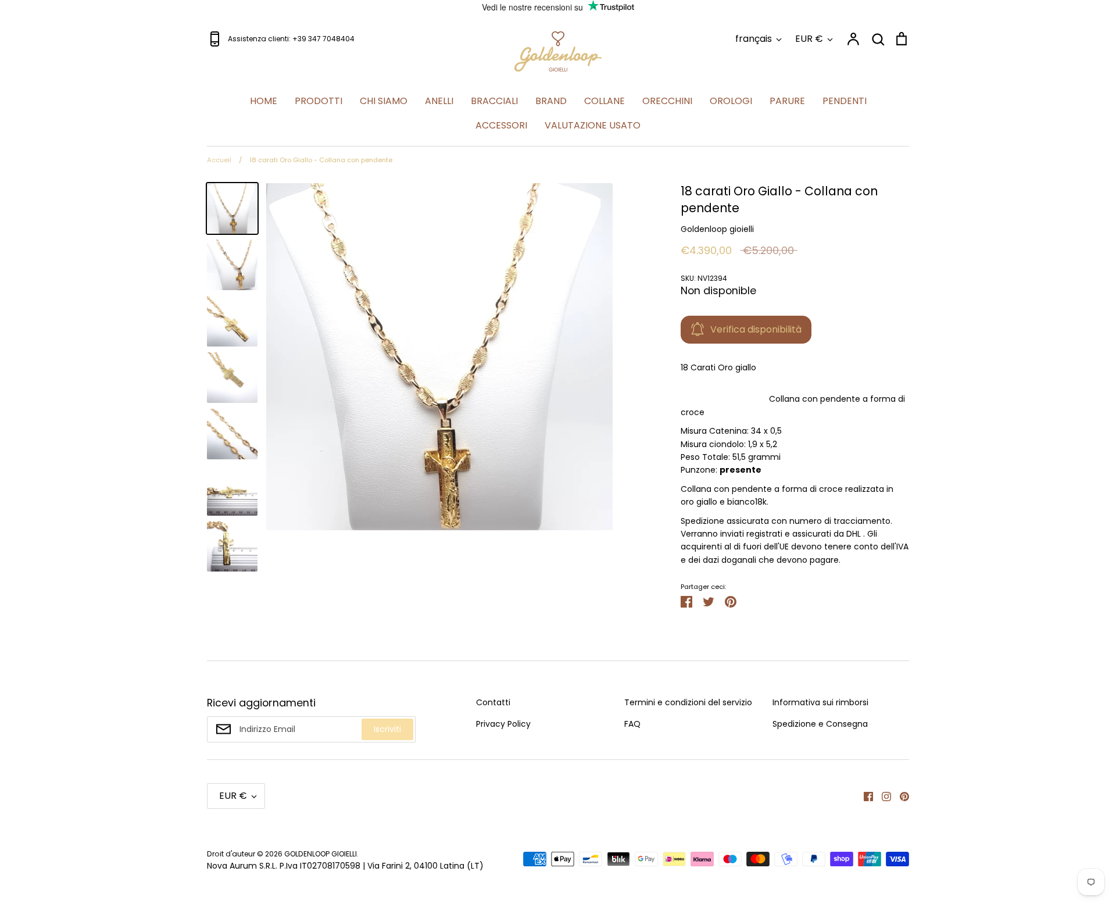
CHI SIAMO (383, 101)
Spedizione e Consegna (820, 724)
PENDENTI (844, 101)
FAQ (632, 724)
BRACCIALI (494, 101)
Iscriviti (387, 729)
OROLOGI (731, 101)
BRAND (551, 101)
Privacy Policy (503, 724)
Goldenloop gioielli (717, 229)
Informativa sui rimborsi (820, 702)
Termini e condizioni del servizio (688, 702)
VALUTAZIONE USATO (593, 125)
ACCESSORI (501, 125)
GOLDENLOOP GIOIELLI (320, 854)
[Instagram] (882, 796)
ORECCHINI (667, 101)
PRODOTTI (318, 101)
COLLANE (604, 101)
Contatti (493, 702)
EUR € (809, 38)
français (753, 38)
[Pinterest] (900, 796)
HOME (263, 101)
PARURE (787, 101)
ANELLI (439, 101)
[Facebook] (864, 796)
